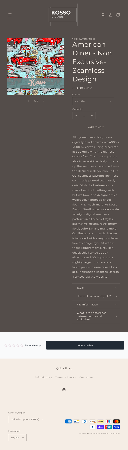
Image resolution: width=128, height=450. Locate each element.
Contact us (86, 377)
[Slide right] (44, 100)
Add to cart (96, 127)
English (15, 437)
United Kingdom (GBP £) (25, 419)
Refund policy (43, 377)
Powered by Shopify (110, 433)
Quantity (77, 109)
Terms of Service (65, 377)
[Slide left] (28, 100)
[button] (10, 15)
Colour (76, 94)
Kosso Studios (93, 433)
